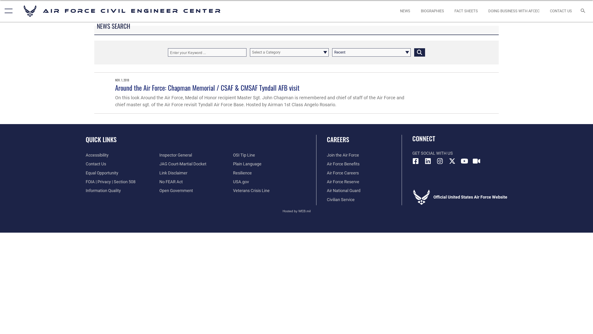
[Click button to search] (419, 52)
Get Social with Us (432, 153)
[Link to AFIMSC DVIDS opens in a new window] (476, 161)
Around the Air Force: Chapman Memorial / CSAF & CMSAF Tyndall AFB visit (207, 88)
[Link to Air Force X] (452, 161)
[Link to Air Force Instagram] (440, 161)
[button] (7, 11)
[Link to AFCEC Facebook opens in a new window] (415, 161)
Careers (338, 139)
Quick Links (101, 139)
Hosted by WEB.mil (297, 211)
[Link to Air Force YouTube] (464, 161)
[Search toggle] (583, 11)
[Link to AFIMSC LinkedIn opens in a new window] (427, 161)
